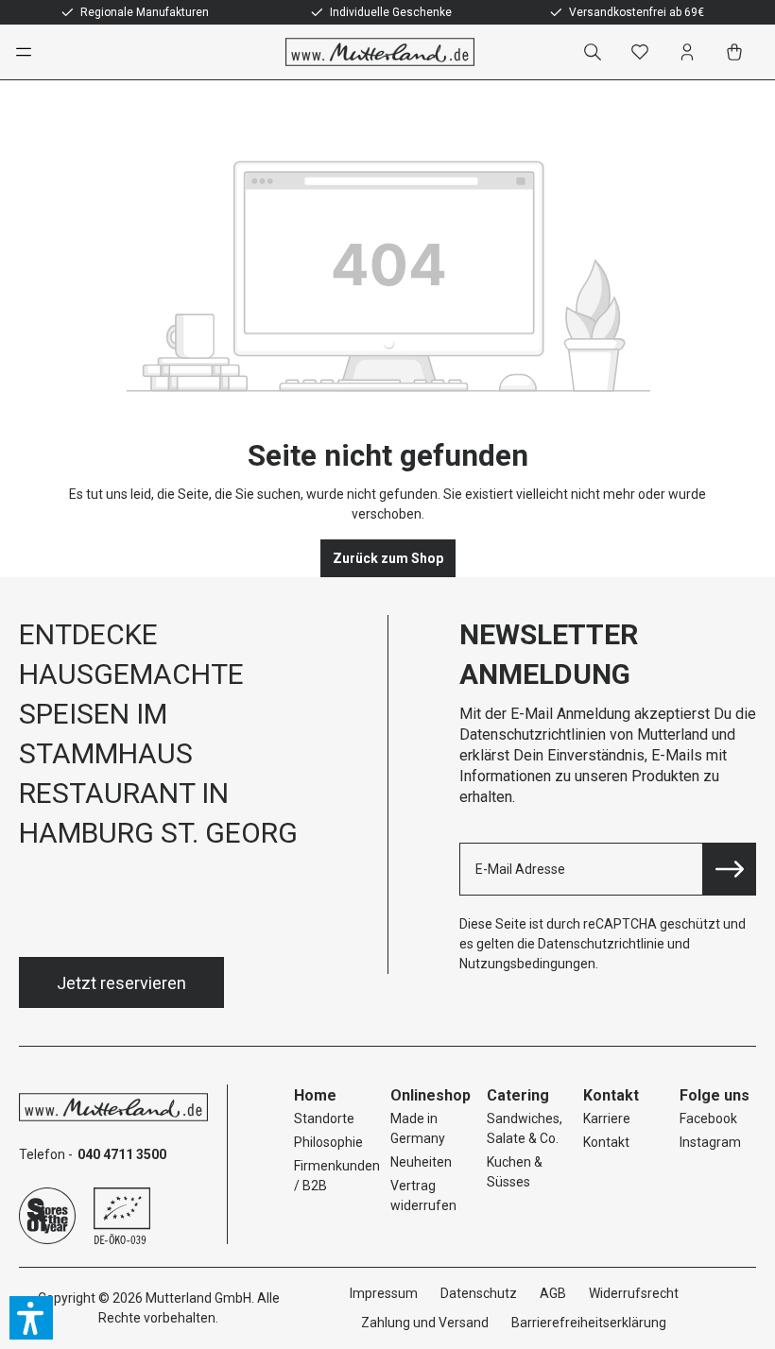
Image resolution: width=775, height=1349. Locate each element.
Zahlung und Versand (425, 1322)
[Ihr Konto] (691, 52)
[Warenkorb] (738, 52)
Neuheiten (421, 1162)
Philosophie (328, 1142)
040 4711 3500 (122, 1154)
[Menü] (32, 52)
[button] (31, 1318)
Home (315, 1095)
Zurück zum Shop (388, 558)
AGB (553, 1293)
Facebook (708, 1118)
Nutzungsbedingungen (527, 963)
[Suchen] (596, 52)
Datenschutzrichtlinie (601, 943)
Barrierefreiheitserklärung (588, 1322)
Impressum (384, 1293)
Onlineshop (430, 1095)
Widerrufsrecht (634, 1293)
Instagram (710, 1142)
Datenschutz (478, 1293)
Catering (518, 1095)
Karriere (606, 1118)
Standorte (324, 1118)
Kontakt (606, 1142)
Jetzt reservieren (121, 983)
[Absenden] (729, 869)
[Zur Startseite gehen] (379, 52)
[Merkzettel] (643, 52)
